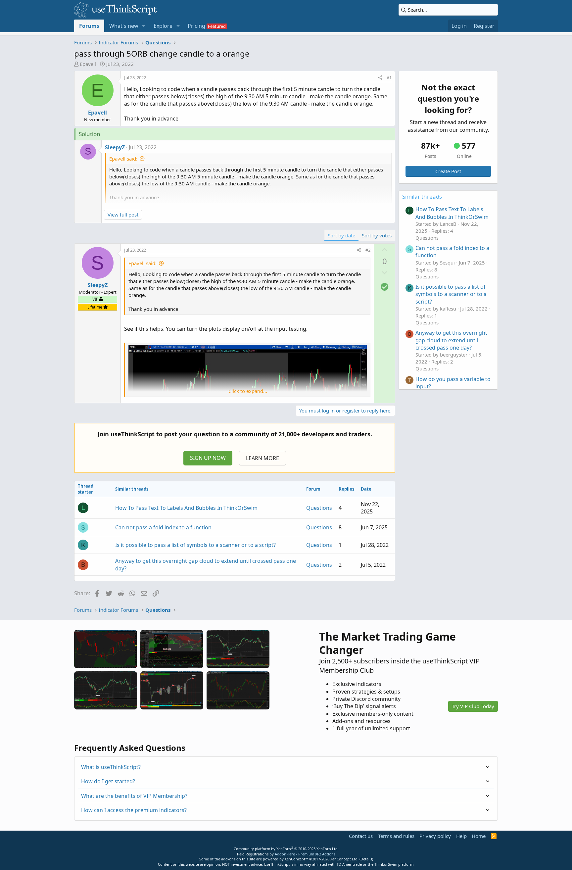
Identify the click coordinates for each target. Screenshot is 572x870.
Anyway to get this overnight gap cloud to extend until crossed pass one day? (451, 340)
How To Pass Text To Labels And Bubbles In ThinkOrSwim (186, 507)
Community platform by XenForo (286, 848)
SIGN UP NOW (208, 457)
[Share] (380, 77)
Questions (319, 507)
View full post (123, 214)
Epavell (88, 64)
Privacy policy (435, 836)
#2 (367, 250)
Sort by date (341, 235)
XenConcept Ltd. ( (345, 858)
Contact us (361, 836)
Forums (89, 25)
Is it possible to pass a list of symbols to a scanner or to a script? (195, 545)
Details (366, 858)
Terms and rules (396, 836)
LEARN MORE (262, 458)
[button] (144, 26)
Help (461, 836)
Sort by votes (377, 235)
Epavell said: (123, 158)
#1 (389, 77)
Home (479, 836)
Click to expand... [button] (247, 391)
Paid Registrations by (286, 853)
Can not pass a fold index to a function (163, 527)
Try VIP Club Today (473, 706)
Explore (163, 25)
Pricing (196, 25)
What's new (123, 25)
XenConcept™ (296, 858)
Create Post (448, 171)
